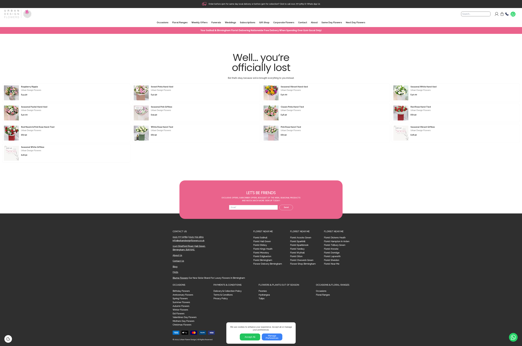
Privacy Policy (220, 298)
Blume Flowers (180, 278)
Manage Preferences (272, 336)
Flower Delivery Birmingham (267, 264)
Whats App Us (313, 4)
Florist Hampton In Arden (336, 241)
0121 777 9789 (297, 4)
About (314, 22)
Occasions (321, 291)
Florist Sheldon (331, 260)
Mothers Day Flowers (183, 321)
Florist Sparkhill (297, 241)
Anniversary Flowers (183, 295)
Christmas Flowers (182, 324)
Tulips (262, 298)
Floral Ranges (323, 295)
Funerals (216, 22)
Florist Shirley (260, 245)
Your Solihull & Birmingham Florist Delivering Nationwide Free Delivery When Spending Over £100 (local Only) (261, 30)
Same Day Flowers (331, 22)
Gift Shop (264, 22)
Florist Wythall (297, 252)
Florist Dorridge (332, 252)
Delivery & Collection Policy (227, 291)
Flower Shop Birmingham (303, 264)
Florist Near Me (331, 264)
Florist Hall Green (262, 241)
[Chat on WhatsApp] (513, 14)
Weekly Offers (199, 22)
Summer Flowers (181, 302)
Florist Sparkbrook (299, 245)
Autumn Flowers (181, 306)
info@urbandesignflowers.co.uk (188, 240)
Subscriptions (247, 22)
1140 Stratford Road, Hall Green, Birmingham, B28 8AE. (189, 248)
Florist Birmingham (262, 260)
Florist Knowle (331, 249)
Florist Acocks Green (300, 237)
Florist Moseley (261, 252)
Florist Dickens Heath (335, 237)
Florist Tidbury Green (334, 245)
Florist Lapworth (332, 256)
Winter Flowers (180, 309)
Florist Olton (296, 256)
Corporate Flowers (283, 22)
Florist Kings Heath (262, 249)
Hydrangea (264, 295)
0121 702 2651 (196, 237)
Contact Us (178, 261)
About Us (177, 255)
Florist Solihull (260, 237)
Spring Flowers (180, 298)
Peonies (263, 291)
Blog (175, 266)
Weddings (230, 22)
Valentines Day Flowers (185, 317)
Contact (302, 22)
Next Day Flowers (355, 22)
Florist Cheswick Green (301, 260)
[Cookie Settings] (8, 339)
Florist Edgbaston (262, 256)
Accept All (250, 337)
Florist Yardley (297, 249)
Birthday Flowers (181, 291)
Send (286, 207)
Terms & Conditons (223, 295)
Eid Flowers (178, 313)
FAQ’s (175, 272)
